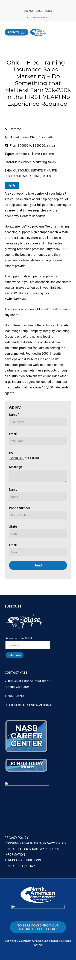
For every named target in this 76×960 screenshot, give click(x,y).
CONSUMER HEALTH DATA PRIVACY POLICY (35, 843)
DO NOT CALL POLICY (38, 11)
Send (38, 565)
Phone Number (19, 508)
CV (12, 453)
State (13, 526)
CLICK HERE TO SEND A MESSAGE (29, 705)
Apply (11, 185)
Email (13, 434)
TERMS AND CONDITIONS (23, 860)
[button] (16, 32)
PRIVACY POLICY (16, 837)
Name (14, 414)
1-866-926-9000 (16, 696)
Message (15, 467)
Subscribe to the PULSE (18, 638)
